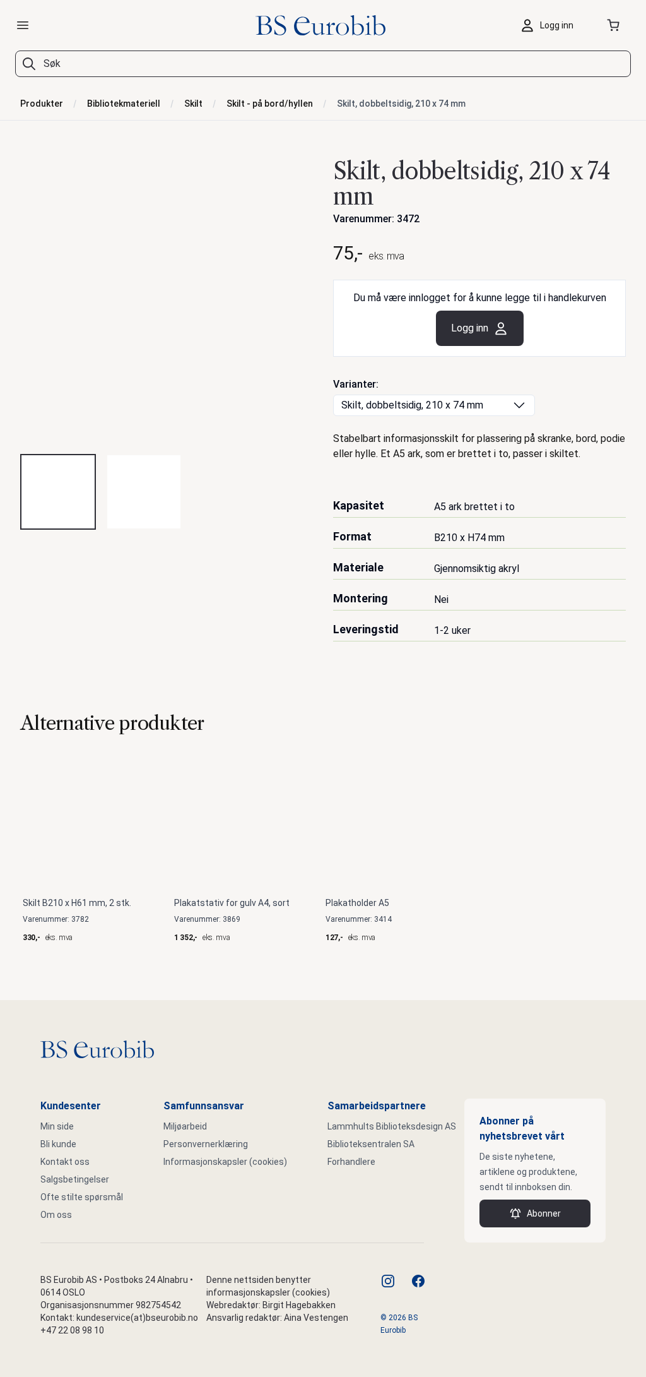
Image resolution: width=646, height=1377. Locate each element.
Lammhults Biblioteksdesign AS (391, 1126)
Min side (57, 1126)
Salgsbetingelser (74, 1179)
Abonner (544, 1213)
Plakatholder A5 (357, 903)
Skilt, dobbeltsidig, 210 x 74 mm (401, 103)
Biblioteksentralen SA (370, 1144)
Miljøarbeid (185, 1126)
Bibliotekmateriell (123, 103)
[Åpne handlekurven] (616, 25)
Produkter (41, 103)
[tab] (58, 491)
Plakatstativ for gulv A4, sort (232, 903)
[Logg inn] (550, 25)
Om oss (56, 1215)
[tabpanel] (166, 297)
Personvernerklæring (205, 1144)
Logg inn (469, 328)
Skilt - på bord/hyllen (269, 103)
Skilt (193, 103)
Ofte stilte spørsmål (81, 1197)
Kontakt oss (65, 1162)
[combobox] (323, 64)
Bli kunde (58, 1144)
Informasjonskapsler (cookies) (225, 1162)
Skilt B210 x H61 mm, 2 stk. (77, 903)
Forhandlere (351, 1162)
